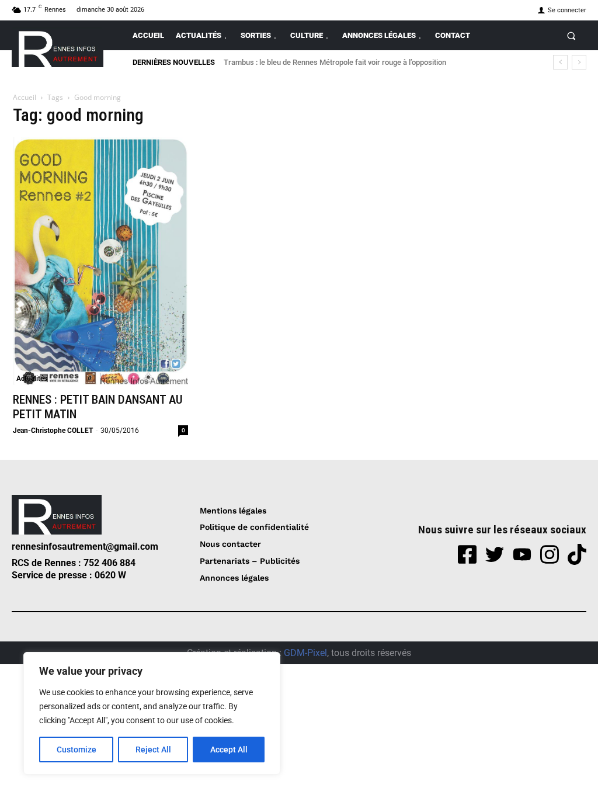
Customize (76, 749)
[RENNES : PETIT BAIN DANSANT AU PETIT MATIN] (100, 261)
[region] (151, 713)
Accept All (229, 749)
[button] (571, 35)
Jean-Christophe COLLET (53, 430)
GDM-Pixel (305, 652)
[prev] (560, 62)
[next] (579, 62)
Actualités (31, 378)
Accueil (24, 97)
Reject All (153, 749)
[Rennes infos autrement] (57, 47)
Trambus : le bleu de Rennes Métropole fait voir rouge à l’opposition (335, 62)
